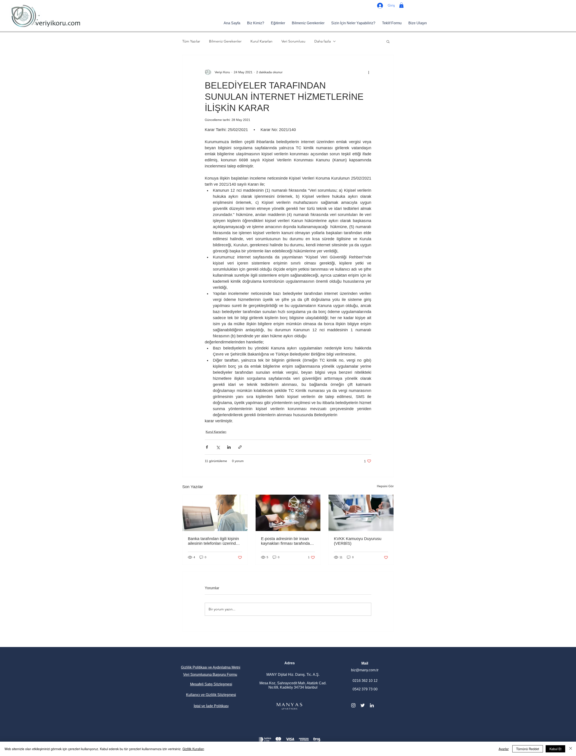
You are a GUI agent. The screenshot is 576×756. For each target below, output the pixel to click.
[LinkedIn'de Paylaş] (229, 447)
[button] (401, 5)
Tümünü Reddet (527, 749)
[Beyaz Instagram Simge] (353, 705)
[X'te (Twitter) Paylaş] (218, 447)
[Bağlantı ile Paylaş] (240, 447)
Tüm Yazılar (191, 41)
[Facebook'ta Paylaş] (207, 447)
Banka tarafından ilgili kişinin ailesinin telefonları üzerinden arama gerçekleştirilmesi (214, 541)
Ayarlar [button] (504, 749)
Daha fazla (322, 41)
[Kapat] (570, 748)
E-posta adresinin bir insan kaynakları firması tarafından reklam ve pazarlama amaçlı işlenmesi (286, 541)
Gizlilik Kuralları (193, 749)
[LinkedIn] (372, 705)
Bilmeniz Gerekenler (225, 41)
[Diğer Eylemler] (368, 72)
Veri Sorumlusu (293, 41)
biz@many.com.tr (364, 670)
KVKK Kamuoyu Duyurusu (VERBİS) (357, 541)
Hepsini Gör (385, 486)
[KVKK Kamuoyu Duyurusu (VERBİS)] (361, 513)
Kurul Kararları (261, 41)
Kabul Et (555, 749)
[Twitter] (362, 705)
